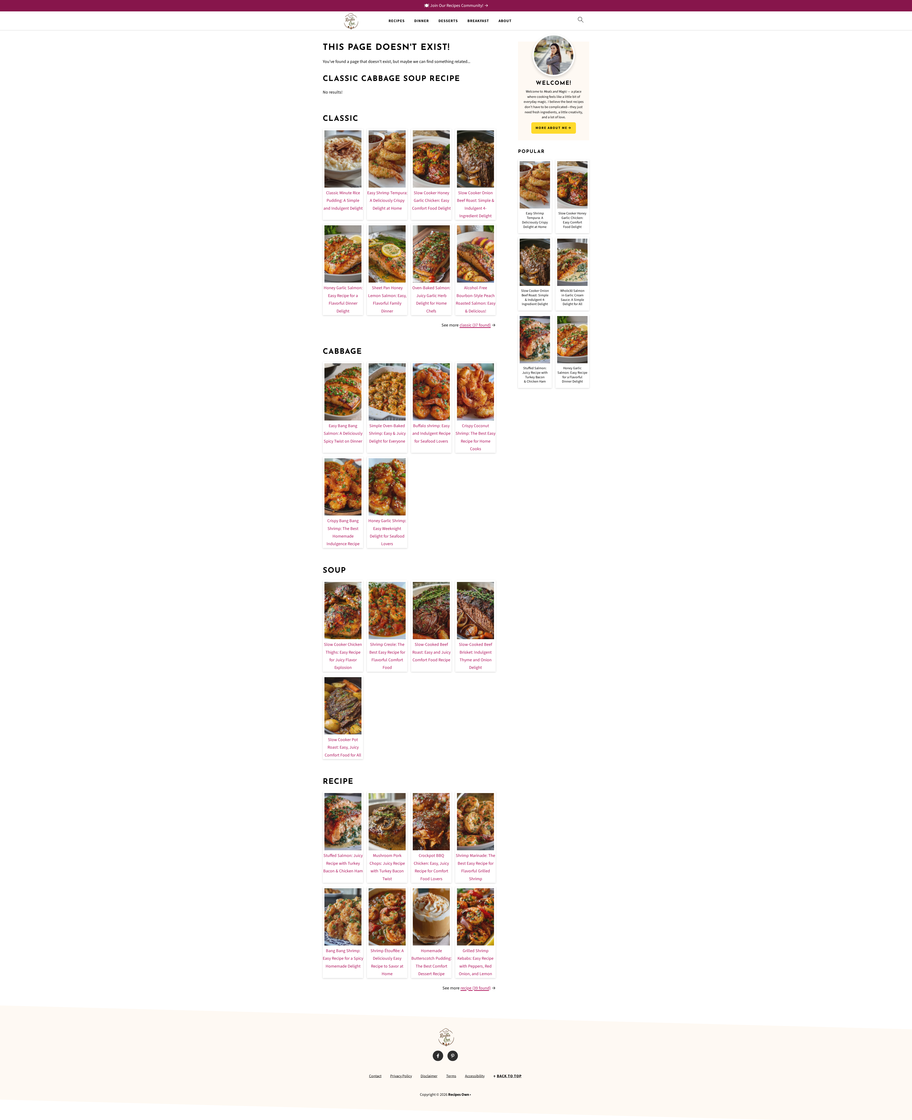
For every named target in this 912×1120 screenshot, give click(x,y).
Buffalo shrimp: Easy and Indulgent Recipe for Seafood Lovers (431, 433)
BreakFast (478, 21)
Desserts (448, 21)
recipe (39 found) (476, 988)
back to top (509, 1076)
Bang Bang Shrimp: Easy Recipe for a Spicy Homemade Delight (343, 958)
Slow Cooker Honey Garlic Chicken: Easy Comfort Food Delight (431, 200)
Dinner (421, 21)
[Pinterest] (452, 1056)
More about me (551, 127)
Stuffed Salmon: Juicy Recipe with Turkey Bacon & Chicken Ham (343, 863)
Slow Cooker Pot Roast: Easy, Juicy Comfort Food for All (343, 747)
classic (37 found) (475, 325)
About (505, 21)
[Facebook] (438, 1056)
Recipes (397, 21)
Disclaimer (429, 1076)
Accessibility (474, 1076)
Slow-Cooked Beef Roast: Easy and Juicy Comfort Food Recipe (431, 652)
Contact (375, 1076)
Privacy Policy (401, 1076)
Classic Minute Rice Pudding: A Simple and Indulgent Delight (343, 200)
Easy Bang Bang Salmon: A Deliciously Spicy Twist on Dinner (343, 433)
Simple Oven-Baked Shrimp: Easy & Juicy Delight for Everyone (387, 433)
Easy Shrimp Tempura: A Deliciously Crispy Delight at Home (387, 200)
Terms (451, 1076)
